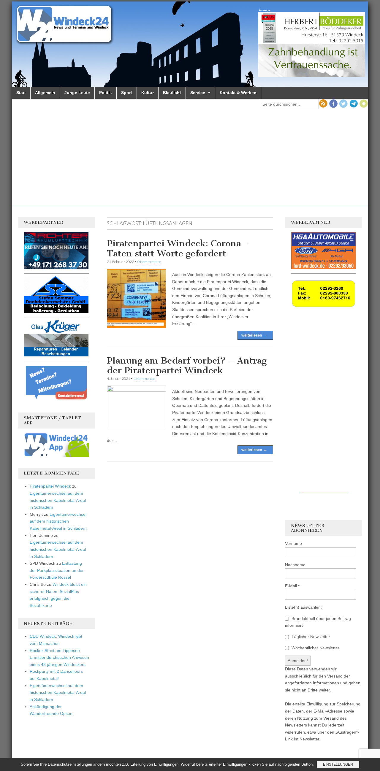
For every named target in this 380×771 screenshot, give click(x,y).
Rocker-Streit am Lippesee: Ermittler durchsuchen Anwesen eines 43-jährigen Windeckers (59, 657)
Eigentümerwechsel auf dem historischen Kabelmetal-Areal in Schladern (58, 500)
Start (21, 92)
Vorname (293, 543)
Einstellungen (338, 764)
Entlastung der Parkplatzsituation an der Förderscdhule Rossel (57, 570)
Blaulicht (172, 92)
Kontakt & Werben (238, 92)
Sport (126, 92)
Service (197, 92)
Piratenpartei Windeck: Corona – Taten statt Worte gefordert (178, 248)
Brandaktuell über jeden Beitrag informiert (318, 622)
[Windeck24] (190, 44)
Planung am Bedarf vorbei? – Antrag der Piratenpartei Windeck (187, 365)
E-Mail (292, 585)
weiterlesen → (254, 335)
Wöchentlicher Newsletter (314, 647)
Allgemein (45, 92)
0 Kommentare (149, 261)
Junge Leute (77, 92)
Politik (105, 92)
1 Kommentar (144, 378)
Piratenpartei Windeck (50, 486)
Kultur (147, 92)
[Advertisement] (190, 163)
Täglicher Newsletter (310, 636)
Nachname (295, 564)
